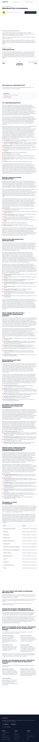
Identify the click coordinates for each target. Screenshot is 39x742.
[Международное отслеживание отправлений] (5, 2)
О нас (28, 734)
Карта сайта (16, 739)
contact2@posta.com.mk (7, 96)
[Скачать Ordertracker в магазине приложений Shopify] (9, 727)
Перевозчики (17, 734)
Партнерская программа (6, 739)
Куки (27, 739)
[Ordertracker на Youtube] (4, 727)
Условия (28, 737)
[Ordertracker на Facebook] (7, 727)
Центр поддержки (17, 737)
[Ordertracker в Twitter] (6, 727)
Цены (15, 732)
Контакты (28, 732)
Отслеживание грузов (5, 732)
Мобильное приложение (6, 737)
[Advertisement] (19, 22)
